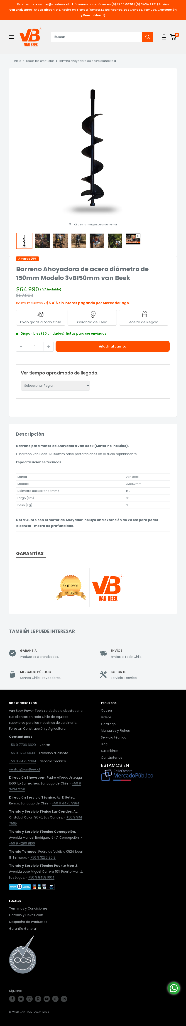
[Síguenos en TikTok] (55, 999)
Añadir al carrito (112, 346)
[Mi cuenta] (164, 36)
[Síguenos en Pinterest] (38, 999)
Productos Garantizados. (39, 656)
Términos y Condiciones (28, 908)
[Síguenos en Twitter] (21, 999)
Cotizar (106, 710)
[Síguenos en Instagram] (29, 999)
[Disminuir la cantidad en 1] (21, 346)
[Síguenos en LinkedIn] (64, 999)
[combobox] (96, 37)
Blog (104, 744)
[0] (173, 37)
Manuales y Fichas (115, 730)
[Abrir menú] (11, 37)
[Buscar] (147, 37)
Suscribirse (109, 750)
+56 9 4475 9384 (22, 761)
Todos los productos (40, 61)
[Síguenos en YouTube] (47, 999)
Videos (106, 717)
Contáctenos (111, 757)
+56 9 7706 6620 (22, 745)
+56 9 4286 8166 (22, 843)
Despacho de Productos (28, 922)
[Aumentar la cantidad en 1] (48, 346)
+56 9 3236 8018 (43, 857)
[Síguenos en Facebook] (12, 999)
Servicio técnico (113, 737)
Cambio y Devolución (26, 915)
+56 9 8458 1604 (41, 877)
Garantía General (23, 928)
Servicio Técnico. (124, 678)
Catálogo (108, 724)
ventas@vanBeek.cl (24, 769)
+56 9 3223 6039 (22, 753)
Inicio (17, 61)
